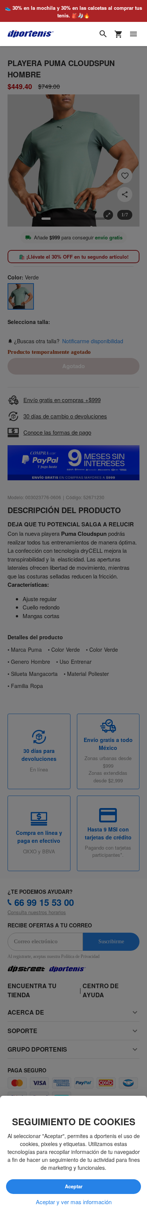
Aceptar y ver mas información (73, 1202)
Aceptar (74, 1186)
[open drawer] (133, 34)
